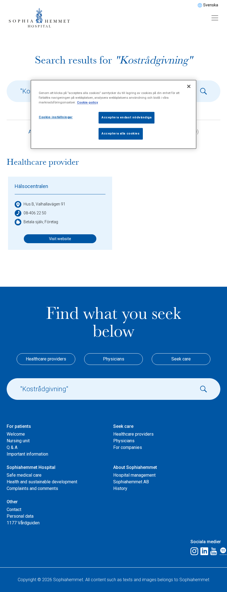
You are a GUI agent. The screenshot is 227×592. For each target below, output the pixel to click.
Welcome (16, 434)
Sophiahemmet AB (131, 481)
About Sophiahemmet (135, 467)
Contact (14, 509)
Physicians (113, 359)
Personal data (20, 516)
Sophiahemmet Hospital (31, 467)
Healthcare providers (46, 359)
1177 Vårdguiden (23, 522)
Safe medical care (24, 475)
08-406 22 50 (35, 213)
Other (12, 501)
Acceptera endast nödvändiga (126, 118)
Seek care (181, 359)
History (120, 488)
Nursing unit (18, 440)
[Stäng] (189, 86)
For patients (19, 426)
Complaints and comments (32, 488)
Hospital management (134, 475)
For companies (127, 447)
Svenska (210, 5)
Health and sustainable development (42, 481)
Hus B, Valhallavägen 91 (44, 204)
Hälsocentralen (31, 186)
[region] (113, 114)
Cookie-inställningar (56, 117)
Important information (27, 454)
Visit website (60, 239)
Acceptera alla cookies (121, 134)
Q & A (12, 447)
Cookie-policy (87, 103)
